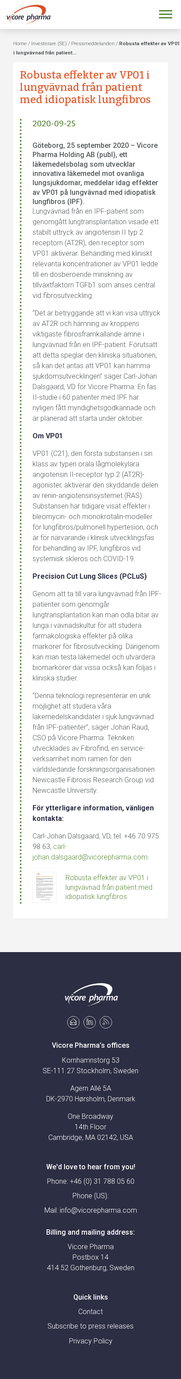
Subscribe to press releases (90, 1326)
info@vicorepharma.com (98, 1210)
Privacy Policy (90, 1341)
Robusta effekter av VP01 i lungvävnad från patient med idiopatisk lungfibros (108, 887)
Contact (90, 1311)
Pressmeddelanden (93, 44)
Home (20, 44)
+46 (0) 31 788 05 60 (102, 1181)
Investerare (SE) (49, 44)
